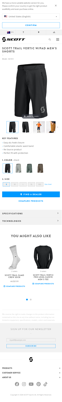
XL (31, 184)
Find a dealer (32, 194)
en (12, 32)
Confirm (31, 25)
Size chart (48, 184)
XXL (39, 184)
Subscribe (31, 346)
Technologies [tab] (11, 221)
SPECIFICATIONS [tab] (12, 213)
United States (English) (19, 16)
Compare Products (31, 201)
